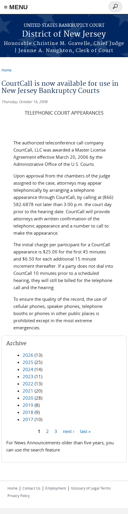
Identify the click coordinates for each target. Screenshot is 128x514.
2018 (28, 412)
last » (85, 431)
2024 (28, 369)
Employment (55, 488)
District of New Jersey (64, 34)
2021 (28, 391)
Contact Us (31, 488)
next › (68, 431)
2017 (28, 419)
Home (6, 70)
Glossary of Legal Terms (91, 488)
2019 (28, 405)
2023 (28, 376)
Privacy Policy (18, 495)
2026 (28, 355)
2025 (28, 362)
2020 (28, 398)
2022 (28, 384)
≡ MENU (16, 7)
